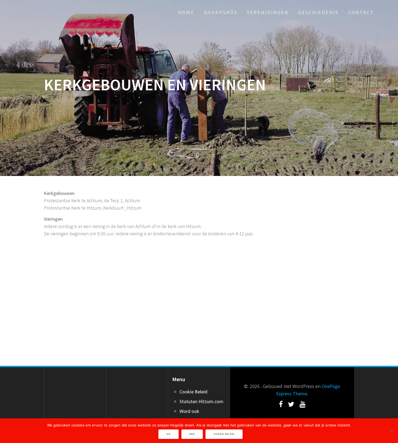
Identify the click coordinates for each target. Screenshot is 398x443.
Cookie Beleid (193, 392)
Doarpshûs (220, 12)
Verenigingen (268, 12)
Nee (192, 434)
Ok (169, 434)
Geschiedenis (318, 12)
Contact (361, 12)
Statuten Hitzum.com (201, 401)
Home (186, 12)
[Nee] (391, 430)
